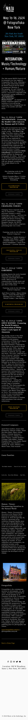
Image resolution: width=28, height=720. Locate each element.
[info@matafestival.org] (14, 662)
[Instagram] (11, 662)
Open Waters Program (14, 407)
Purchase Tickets (14, 194)
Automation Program (14, 186)
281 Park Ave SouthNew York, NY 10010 (14, 34)
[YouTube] (20, 662)
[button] (5, 462)
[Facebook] (8, 662)
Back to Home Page (8, 643)
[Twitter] (17, 662)
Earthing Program (14, 304)
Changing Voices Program (14, 251)
